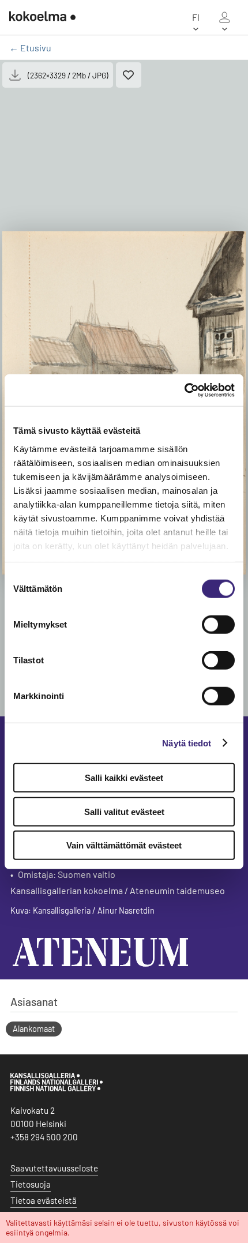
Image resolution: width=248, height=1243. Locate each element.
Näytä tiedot (186, 743)
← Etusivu (30, 47)
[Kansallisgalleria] (56, 1088)
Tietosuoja (30, 1184)
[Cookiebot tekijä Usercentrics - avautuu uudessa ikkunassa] (184, 389)
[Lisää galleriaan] (128, 75)
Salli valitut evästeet (124, 811)
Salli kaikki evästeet (124, 778)
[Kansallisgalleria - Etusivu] (42, 17)
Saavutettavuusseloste (54, 1168)
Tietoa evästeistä (43, 1200)
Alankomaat (34, 1029)
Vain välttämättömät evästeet (124, 845)
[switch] (218, 624)
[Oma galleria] (224, 17)
